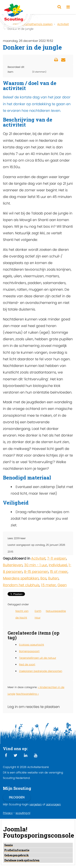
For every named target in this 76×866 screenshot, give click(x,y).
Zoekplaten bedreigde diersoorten (40, 671)
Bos (43, 578)
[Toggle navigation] (68, 7)
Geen (62, 585)
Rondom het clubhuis (21, 585)
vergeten (35, 804)
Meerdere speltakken (21, 578)
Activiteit (38, 558)
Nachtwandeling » (27, 694)
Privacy (8, 813)
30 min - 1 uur (35, 564)
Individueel (58, 564)
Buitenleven (13, 564)
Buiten (53, 578)
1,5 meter (48, 585)
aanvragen (53, 804)
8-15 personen (36, 571)
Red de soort (27, 664)
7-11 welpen (56, 558)
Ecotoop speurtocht (31, 644)
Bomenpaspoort (29, 651)
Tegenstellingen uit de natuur (37, 658)
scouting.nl (23, 813)
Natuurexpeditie (56, 611)
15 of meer (59, 571)
